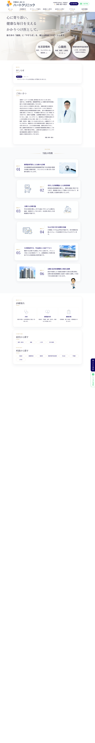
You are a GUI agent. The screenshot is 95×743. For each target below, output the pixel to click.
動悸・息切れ (21, 342)
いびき (41, 342)
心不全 (20, 359)
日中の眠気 (51, 342)
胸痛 (31, 342)
